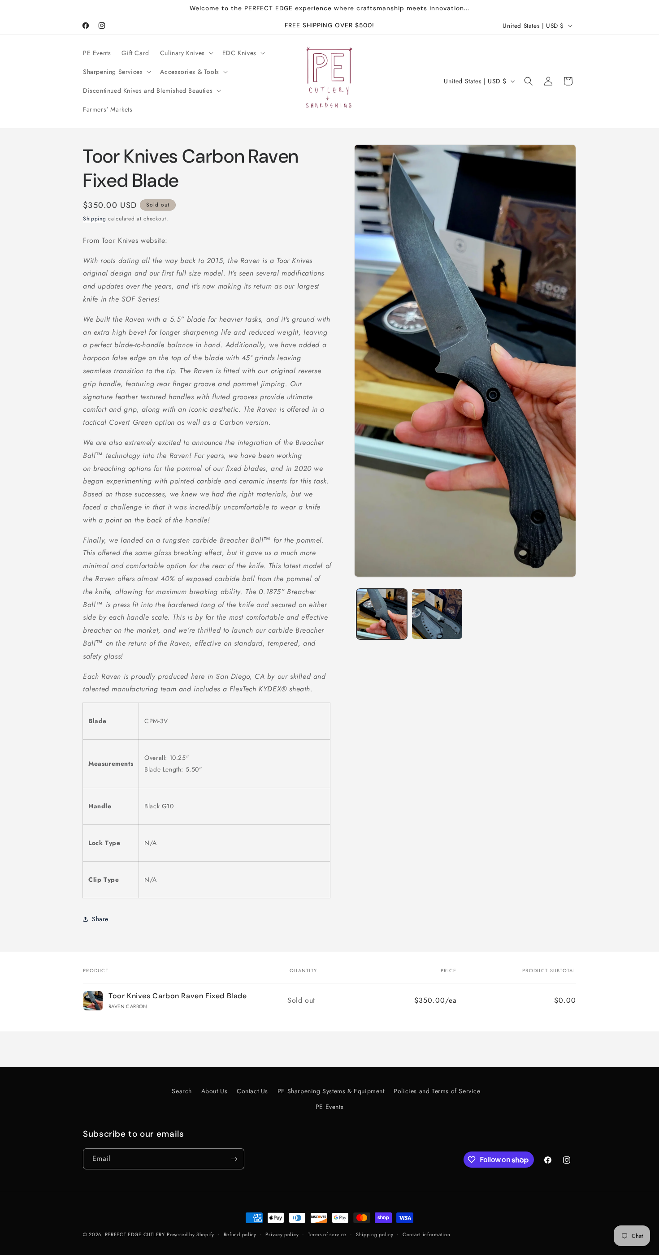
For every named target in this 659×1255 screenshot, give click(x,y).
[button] (186, 52)
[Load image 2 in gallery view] (437, 613)
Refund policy (240, 1234)
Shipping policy (375, 1234)
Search (182, 1091)
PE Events (329, 1106)
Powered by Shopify (190, 1234)
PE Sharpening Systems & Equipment (331, 1091)
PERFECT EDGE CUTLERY (135, 1234)
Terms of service (327, 1234)
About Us (214, 1091)
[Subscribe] (234, 1158)
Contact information (426, 1234)
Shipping (94, 219)
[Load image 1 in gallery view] (381, 613)
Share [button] (100, 918)
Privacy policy (282, 1234)
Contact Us (252, 1091)
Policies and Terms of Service (437, 1091)
